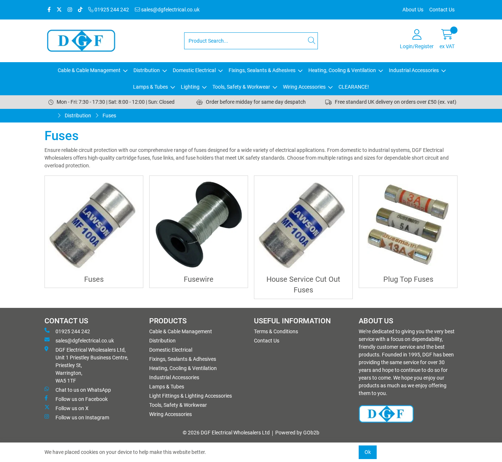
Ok (368, 452)
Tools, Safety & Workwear (241, 87)
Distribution (146, 70)
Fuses (109, 115)
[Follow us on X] (59, 9)
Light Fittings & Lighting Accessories (190, 396)
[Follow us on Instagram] (70, 9)
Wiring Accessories (304, 87)
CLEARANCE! (353, 87)
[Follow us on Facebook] (49, 9)
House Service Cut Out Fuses (303, 284)
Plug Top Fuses (408, 279)
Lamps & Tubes (150, 87)
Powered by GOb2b (297, 433)
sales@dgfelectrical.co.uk (170, 10)
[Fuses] (94, 225)
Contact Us (442, 10)
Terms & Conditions (276, 331)
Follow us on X (72, 408)
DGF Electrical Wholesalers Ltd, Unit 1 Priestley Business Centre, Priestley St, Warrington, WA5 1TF (91, 365)
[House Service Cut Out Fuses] (303, 225)
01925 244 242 (111, 10)
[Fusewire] (199, 225)
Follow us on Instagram (82, 417)
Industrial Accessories (414, 70)
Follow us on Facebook (81, 399)
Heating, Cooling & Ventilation (342, 70)
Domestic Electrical (194, 70)
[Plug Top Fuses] (408, 225)
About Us (412, 10)
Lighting (190, 87)
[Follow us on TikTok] (80, 9)
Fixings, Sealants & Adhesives (262, 70)
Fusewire (199, 279)
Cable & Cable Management (89, 70)
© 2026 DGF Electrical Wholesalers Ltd (226, 433)
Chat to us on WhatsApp (83, 390)
